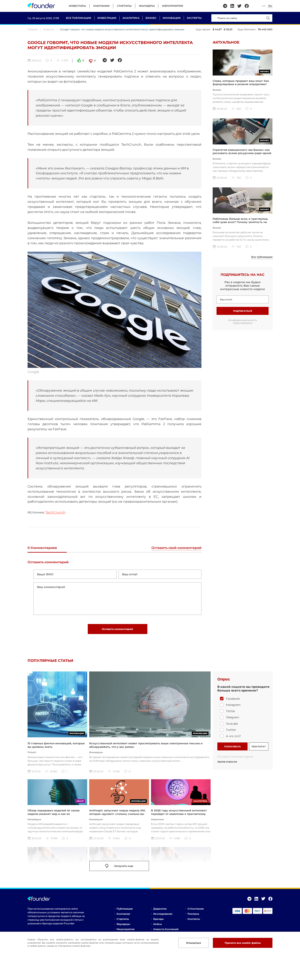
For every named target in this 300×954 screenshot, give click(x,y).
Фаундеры (147, 5)
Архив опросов (227, 761)
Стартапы (124, 5)
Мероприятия (172, 5)
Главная (33, 29)
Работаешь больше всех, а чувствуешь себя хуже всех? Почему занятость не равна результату (240, 222)
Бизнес (151, 17)
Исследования (162, 913)
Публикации (125, 908)
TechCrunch (56, 512)
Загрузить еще (123, 865)
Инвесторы (77, 5)
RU (270, 5)
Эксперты (194, 17)
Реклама (193, 913)
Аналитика (130, 17)
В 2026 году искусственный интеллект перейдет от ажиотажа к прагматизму (179, 812)
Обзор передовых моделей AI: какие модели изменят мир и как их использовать (54, 814)
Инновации (172, 17)
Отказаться (193, 942)
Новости (48, 29)
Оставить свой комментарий (176, 548)
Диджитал (160, 908)
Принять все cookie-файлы (243, 942)
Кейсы (157, 924)
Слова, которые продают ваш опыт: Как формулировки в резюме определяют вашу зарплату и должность (241, 84)
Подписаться (242, 311)
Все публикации (78, 17)
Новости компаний (165, 929)
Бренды (158, 918)
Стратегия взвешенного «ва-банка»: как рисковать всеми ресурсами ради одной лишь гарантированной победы (242, 153)
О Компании (196, 908)
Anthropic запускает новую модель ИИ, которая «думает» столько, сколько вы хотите (117, 814)
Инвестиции (106, 17)
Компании (101, 5)
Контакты (194, 918)
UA (263, 5)
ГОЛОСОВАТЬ (232, 746)
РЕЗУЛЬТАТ (259, 746)
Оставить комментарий (117, 629)
